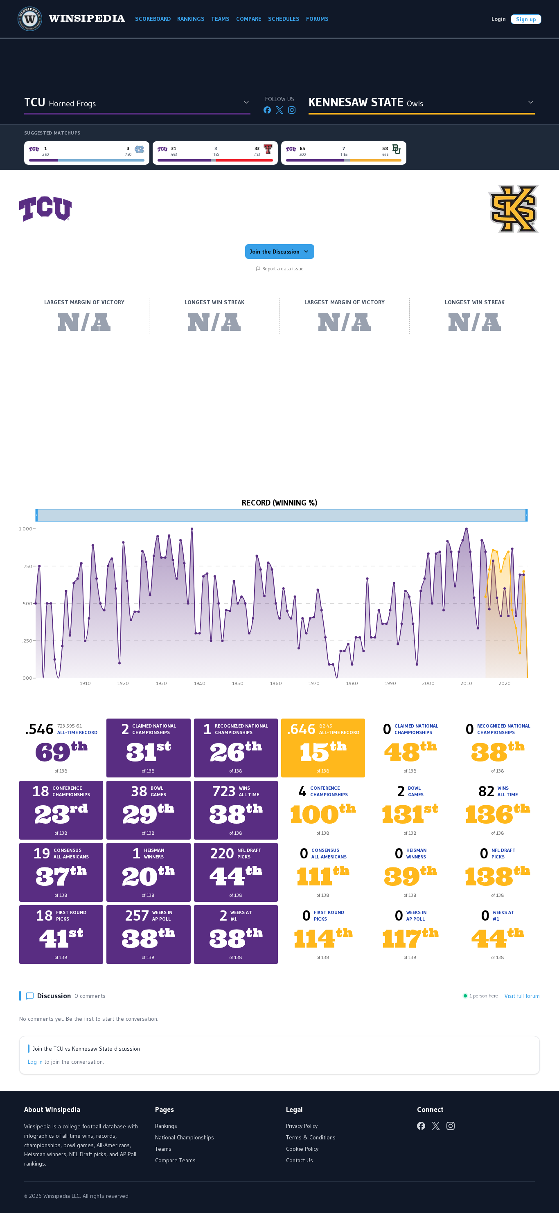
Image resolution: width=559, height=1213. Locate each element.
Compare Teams (175, 1160)
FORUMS (317, 18)
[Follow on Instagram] (291, 110)
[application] (279, 600)
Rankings (166, 1126)
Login (498, 18)
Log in (35, 1061)
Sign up (526, 19)
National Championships (184, 1137)
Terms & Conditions (311, 1137)
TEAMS (220, 18)
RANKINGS (191, 18)
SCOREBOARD (153, 18)
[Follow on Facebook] (267, 110)
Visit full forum (522, 996)
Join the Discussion (275, 251)
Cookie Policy (302, 1148)
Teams (163, 1148)
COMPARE (248, 18)
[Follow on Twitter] (279, 110)
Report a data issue (283, 268)
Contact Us (299, 1160)
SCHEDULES (284, 18)
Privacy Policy (302, 1126)
